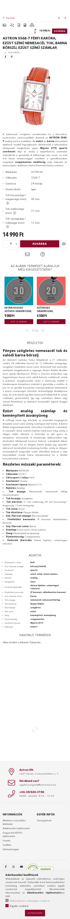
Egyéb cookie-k (19, 906)
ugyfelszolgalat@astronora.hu (37, 784)
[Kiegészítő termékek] (12, 25)
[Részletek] (19, 25)
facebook (6, 867)
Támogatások (44, 820)
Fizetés (7, 840)
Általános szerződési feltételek (14, 822)
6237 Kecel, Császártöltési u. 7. (39, 773)
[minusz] (5, 244)
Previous (28, 330)
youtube (21, 867)
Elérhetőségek (11, 849)
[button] (63, 243)
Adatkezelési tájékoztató (16, 828)
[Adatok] (25, 25)
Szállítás (7, 844)
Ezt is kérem (19, 321)
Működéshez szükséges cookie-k (30, 900)
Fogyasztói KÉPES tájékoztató (12, 834)
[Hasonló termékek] (32, 25)
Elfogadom (35, 913)
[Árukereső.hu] (39, 870)
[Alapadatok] (4, 25)
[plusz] (16, 244)
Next (41, 330)
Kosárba (59, 31)
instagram (14, 867)
